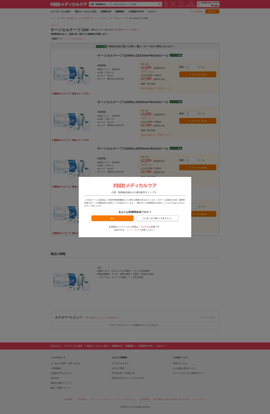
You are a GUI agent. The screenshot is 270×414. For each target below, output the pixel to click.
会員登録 (144, 227)
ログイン (131, 230)
